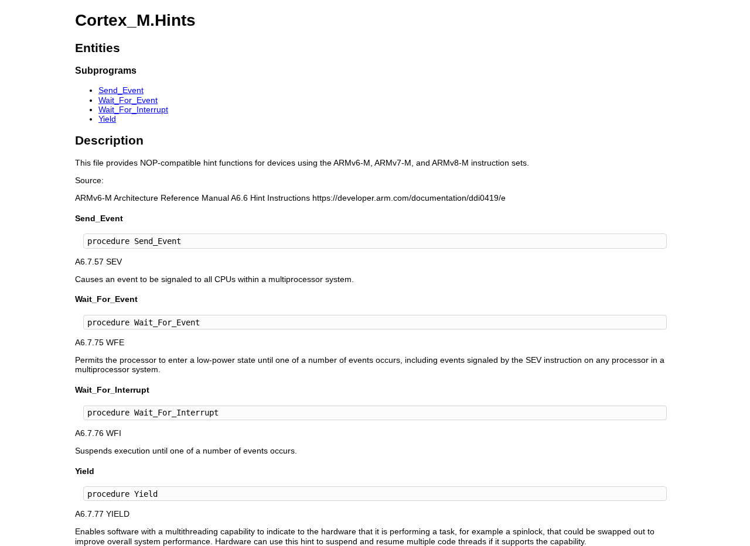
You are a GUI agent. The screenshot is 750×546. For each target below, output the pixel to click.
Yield (107, 118)
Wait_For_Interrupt (133, 109)
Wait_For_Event (128, 100)
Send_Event (121, 90)
